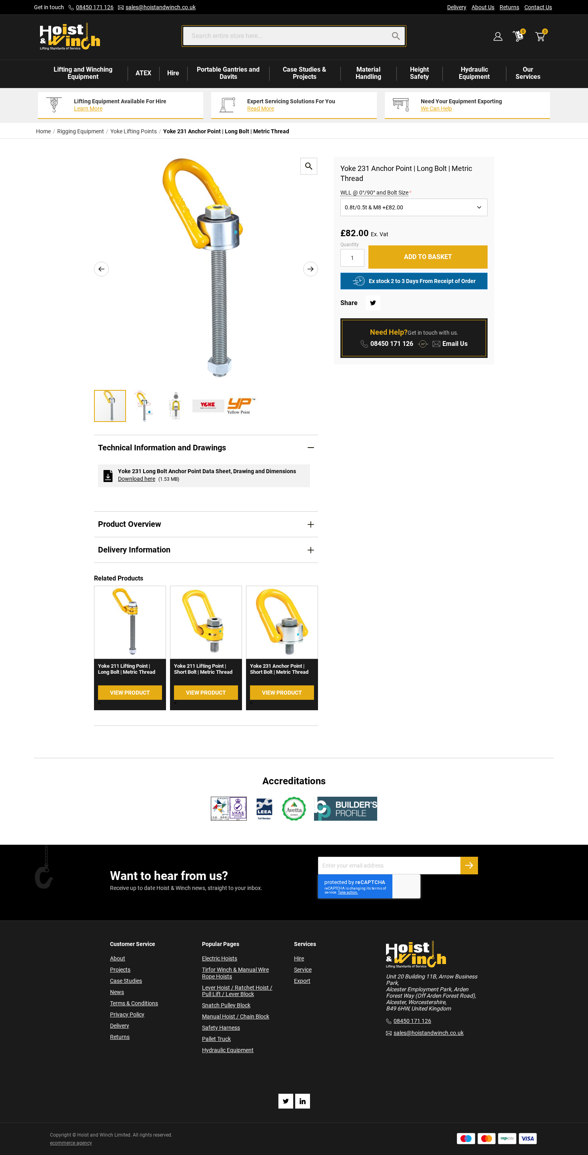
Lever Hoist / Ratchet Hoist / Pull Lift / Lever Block (237, 991)
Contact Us (538, 7)
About (117, 958)
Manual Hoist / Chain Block (235, 1016)
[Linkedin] (302, 1101)
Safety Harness (221, 1027)
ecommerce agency (71, 1143)
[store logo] (70, 37)
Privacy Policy (127, 1014)
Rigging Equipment (80, 131)
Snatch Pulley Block (226, 1005)
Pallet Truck (216, 1039)
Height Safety (419, 73)
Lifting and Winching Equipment (83, 73)
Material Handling (368, 73)
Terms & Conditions (134, 1003)
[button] (101, 268)
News (117, 992)
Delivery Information (134, 549)
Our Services (528, 73)
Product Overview (129, 524)
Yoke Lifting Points (133, 131)
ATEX (143, 73)
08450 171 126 (95, 7)
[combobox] (294, 36)
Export (302, 981)
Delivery (456, 7)
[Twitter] (285, 1101)
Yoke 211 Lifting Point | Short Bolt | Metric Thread (203, 669)
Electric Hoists (219, 958)
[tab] (206, 447)
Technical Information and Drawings (162, 447)
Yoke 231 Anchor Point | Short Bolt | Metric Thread (279, 669)
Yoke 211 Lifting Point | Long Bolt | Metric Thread (126, 669)
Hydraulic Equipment (474, 73)
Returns (509, 7)
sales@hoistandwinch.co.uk (161, 7)
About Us (483, 7)
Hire (173, 73)
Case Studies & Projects (304, 73)
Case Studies (126, 981)
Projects (120, 969)
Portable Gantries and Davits (228, 73)
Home (43, 131)
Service (303, 969)
